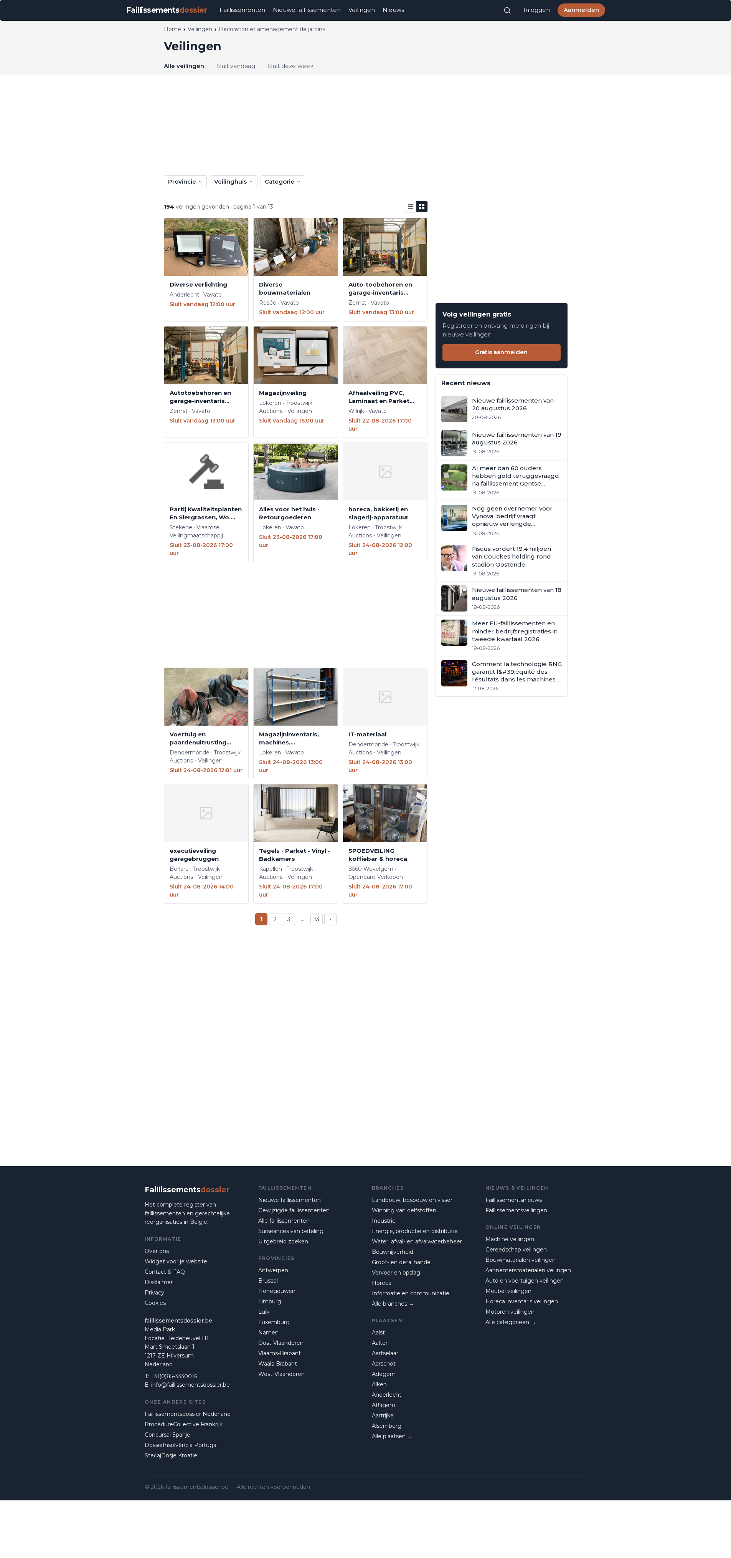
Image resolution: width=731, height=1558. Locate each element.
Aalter (380, 1342)
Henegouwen (276, 1291)
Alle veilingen (184, 66)
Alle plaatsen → (392, 1436)
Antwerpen (273, 1270)
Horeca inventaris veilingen (521, 1301)
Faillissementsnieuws (513, 1200)
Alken (379, 1384)
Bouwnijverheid (392, 1251)
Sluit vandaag (235, 66)
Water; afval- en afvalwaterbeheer (417, 1241)
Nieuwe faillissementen (307, 9)
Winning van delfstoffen (404, 1210)
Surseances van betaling (290, 1231)
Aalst (378, 1332)
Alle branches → (393, 1303)
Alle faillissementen (284, 1220)
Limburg (269, 1301)
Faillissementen (242, 9)
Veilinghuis (230, 181)
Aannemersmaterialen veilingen (528, 1270)
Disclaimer (159, 1282)
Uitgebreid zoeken (283, 1241)
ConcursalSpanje (167, 1434)
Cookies (155, 1302)
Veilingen (361, 9)
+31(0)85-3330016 (173, 1376)
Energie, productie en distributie (415, 1231)
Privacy (154, 1292)
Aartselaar (385, 1353)
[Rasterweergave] (422, 206)
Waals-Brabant (277, 1363)
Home (172, 29)
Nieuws (393, 9)
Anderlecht (386, 1394)
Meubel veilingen (508, 1291)
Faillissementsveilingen (516, 1210)
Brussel (268, 1280)
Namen (268, 1332)
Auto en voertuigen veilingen (524, 1280)
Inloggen (536, 9)
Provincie (182, 181)
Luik (263, 1311)
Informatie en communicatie (410, 1293)
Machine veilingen (509, 1239)
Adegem (384, 1374)
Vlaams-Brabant (279, 1353)
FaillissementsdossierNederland (188, 1413)
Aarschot (384, 1363)
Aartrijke (383, 1415)
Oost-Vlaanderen (281, 1342)
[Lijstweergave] (410, 206)
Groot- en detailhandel (402, 1262)
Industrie (384, 1220)
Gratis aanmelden (501, 352)
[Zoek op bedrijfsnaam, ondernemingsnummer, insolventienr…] (507, 10)
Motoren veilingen (510, 1311)
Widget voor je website (176, 1261)
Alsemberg (386, 1425)
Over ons (157, 1251)
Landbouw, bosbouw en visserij (413, 1200)
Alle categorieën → (510, 1322)
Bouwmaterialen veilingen (520, 1259)
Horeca (381, 1283)
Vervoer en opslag (396, 1272)
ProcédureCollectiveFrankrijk (184, 1424)
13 (316, 919)
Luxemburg (274, 1322)
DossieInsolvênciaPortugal (181, 1445)
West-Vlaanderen (281, 1374)
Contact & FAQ (165, 1271)
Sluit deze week (290, 66)
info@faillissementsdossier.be (190, 1384)
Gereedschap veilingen (516, 1249)
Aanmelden (581, 9)
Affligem (383, 1405)
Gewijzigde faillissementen (294, 1210)
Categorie (279, 181)
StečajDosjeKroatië (171, 1455)
